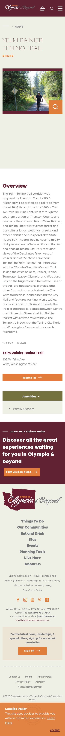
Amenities (29, 396)
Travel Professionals (44, 575)
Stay (33, 539)
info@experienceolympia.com (33, 619)
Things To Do (32, 521)
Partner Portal (44, 676)
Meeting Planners (15, 580)
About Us (32, 563)
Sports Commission (20, 575)
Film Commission (23, 585)
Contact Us (14, 676)
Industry (39, 585)
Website (29, 377)
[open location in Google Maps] (32, 134)
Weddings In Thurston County (43, 580)
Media (28, 676)
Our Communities (32, 527)
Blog (48, 585)
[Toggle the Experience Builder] (42, 8)
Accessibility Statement (30, 686)
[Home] (32, 499)
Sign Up (29, 650)
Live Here (32, 557)
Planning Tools (32, 551)
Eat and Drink (32, 533)
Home (19, 26)
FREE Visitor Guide (18, 472)
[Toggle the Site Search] (52, 8)
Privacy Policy (22, 681)
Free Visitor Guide (33, 589)
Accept (55, 730)
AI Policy (40, 681)
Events (32, 545)
